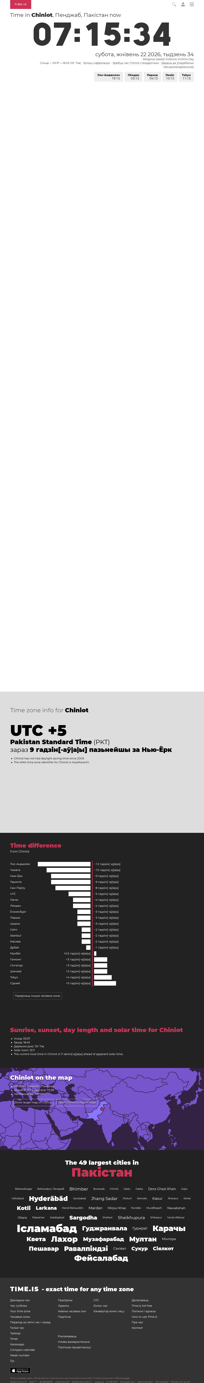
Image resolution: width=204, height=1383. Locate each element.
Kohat (187, 1198)
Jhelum (127, 1198)
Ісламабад (47, 1228)
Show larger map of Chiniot (33, 1102)
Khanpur (173, 1198)
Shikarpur (156, 1217)
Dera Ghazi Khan (162, 1189)
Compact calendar (22, 1350)
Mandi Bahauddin (72, 1208)
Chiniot (114, 1188)
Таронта (16, 882)
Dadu (127, 1188)
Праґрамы (65, 1300)
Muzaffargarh (154, 1208)
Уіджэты (63, 1305)
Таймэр (15, 1333)
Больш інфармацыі (96, 63)
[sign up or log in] (183, 5)
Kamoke (142, 1198)
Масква (15, 941)
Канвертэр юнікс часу (108, 1311)
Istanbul (15, 935)
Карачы (169, 1228)
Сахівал (119, 1249)
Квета (36, 1239)
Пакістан (101, 1172)
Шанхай (15, 971)
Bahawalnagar (23, 1188)
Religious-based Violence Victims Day (168, 59)
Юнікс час (100, 1305)
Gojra (184, 1188)
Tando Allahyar (176, 1217)
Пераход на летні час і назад (30, 1322)
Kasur (157, 1198)
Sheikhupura (131, 1217)
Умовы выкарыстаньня (74, 1342)
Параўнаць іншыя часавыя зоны (37, 996)
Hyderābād (48, 1198)
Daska (139, 1188)
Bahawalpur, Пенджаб (50, 1188)
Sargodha (83, 1217)
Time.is (21, 4)
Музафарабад (103, 1239)
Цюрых (15, 923)
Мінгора (169, 1239)
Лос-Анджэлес (108, 76)
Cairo (13, 929)
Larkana (46, 1208)
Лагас (14, 900)
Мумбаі (15, 953)
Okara (22, 1217)
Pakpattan (38, 1217)
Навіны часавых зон (72, 1311)
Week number (20, 1355)
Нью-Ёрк (16, 876)
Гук (12, 1361)
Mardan (95, 1208)
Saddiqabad (57, 1217)
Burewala (99, 1188)
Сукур (139, 1248)
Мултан (143, 1239)
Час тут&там (18, 1305)
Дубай (14, 947)
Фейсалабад (101, 1258)
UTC (13, 894)
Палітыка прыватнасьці (74, 1347)
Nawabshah (176, 1208)
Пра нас (137, 1322)
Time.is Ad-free (142, 1305)
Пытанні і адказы (144, 1311)
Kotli (24, 1208)
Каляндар (17, 1344)
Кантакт (137, 1328)
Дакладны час (20, 1300)
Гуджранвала (104, 1228)
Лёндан (133, 76)
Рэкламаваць (67, 1336)
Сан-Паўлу (17, 888)
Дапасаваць (140, 1300)
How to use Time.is (144, 1316)
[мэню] (192, 4)
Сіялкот (163, 1248)
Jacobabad (79, 1198)
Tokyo (186, 76)
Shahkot (107, 1217)
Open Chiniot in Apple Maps (77, 1102)
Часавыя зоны (20, 1316)
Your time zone (20, 1311)
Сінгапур (16, 965)
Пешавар (44, 1248)
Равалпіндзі (86, 1249)
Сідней (15, 983)
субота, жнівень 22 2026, (144, 54)
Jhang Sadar (104, 1198)
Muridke (136, 1208)
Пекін (170, 76)
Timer (14, 1339)
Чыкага (15, 870)
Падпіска (64, 1316)
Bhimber (78, 1189)
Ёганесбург (18, 911)
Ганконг (15, 959)
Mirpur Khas (117, 1208)
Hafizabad (18, 1198)
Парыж (152, 76)
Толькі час (17, 1328)
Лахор (64, 1239)
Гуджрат (139, 1228)
